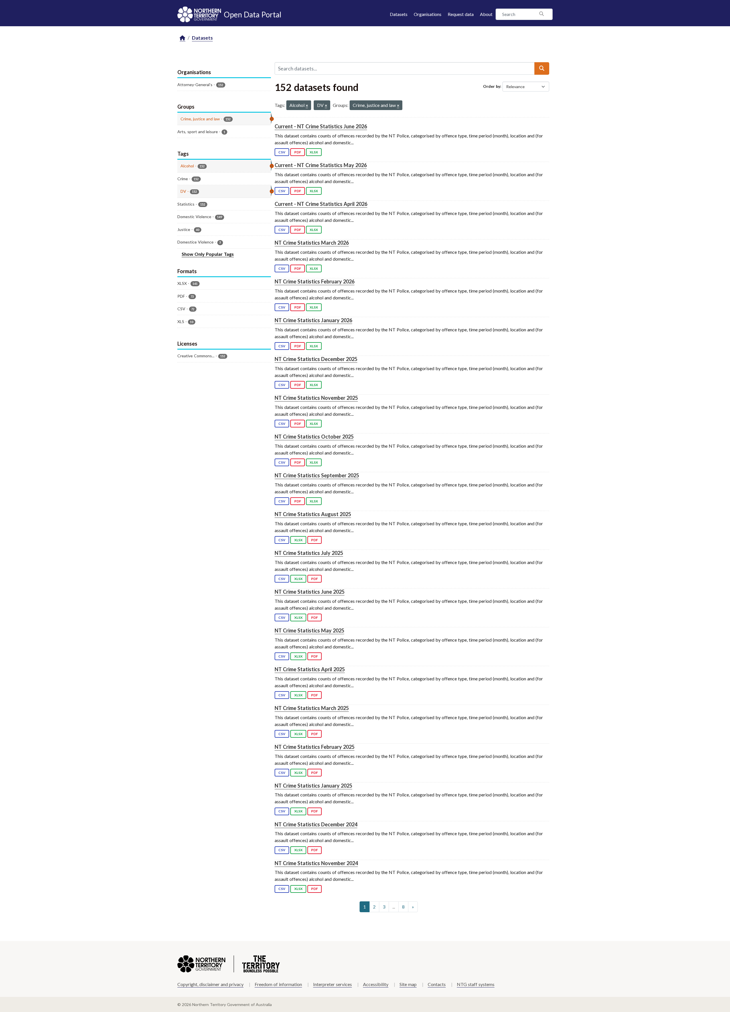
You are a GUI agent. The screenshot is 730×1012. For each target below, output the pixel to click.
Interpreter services (332, 984)
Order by (491, 86)
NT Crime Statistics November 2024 (316, 863)
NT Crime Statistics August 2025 (313, 514)
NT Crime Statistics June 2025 (309, 592)
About (486, 14)
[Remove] (307, 106)
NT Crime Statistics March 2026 (312, 243)
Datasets (398, 14)
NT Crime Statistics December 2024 (316, 824)
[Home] (182, 38)
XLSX (314, 152)
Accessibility (375, 984)
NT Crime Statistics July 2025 (309, 553)
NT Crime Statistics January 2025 (313, 785)
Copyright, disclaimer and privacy (210, 984)
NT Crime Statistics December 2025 (316, 359)
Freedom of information (278, 984)
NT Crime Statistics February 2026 (314, 281)
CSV (281, 152)
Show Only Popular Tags (208, 254)
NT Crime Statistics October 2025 (314, 436)
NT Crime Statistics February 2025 (314, 747)
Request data (461, 14)
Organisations (427, 14)
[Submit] (541, 68)
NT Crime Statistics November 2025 (316, 398)
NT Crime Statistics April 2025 (310, 669)
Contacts (437, 984)
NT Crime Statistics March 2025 (312, 708)
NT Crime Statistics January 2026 (313, 320)
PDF (297, 152)
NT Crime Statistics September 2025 (317, 475)
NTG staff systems (475, 984)
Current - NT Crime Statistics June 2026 (321, 126)
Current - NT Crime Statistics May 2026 (321, 165)
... (393, 906)
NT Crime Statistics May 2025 (309, 630)
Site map (408, 984)
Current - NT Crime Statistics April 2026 (321, 204)
